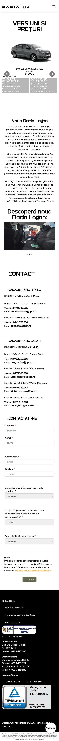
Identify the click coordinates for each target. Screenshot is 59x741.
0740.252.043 (20, 387)
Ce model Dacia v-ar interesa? (20, 536)
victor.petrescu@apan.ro (24, 391)
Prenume (9, 425)
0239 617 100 (12, 681)
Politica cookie (12, 622)
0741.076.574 (20, 322)
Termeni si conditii (14, 607)
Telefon (9, 469)
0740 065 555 (34, 681)
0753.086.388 (20, 373)
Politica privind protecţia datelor (33, 570)
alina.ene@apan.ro (21, 326)
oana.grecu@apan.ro (22, 405)
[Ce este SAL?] (19, 629)
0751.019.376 (20, 402)
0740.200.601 (20, 308)
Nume (8, 438)
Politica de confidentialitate (20, 615)
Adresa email (12, 457)
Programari (50, 728)
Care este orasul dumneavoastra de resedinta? (24, 489)
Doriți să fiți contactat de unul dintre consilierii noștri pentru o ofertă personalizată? (24, 513)
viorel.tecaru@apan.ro (23, 377)
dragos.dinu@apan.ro (22, 362)
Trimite (29, 579)
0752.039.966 (20, 359)
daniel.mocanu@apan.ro (24, 311)
